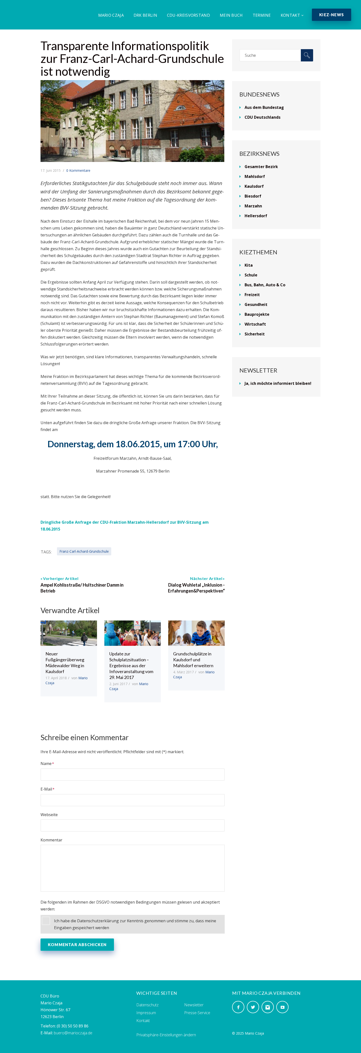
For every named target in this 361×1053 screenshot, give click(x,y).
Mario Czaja (111, 15)
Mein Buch (231, 15)
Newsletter (194, 1005)
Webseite (49, 814)
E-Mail (46, 789)
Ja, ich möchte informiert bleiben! (278, 383)
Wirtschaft (255, 324)
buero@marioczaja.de (73, 1033)
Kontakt (290, 15)
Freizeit (252, 294)
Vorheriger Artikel (60, 578)
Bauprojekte (257, 314)
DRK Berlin (145, 15)
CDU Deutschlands (262, 117)
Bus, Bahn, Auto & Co (265, 285)
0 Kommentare (78, 170)
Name (46, 763)
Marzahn (253, 206)
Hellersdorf (256, 215)
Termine (262, 15)
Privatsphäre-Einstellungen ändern (166, 1035)
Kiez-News (331, 14)
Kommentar (51, 840)
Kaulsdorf (254, 186)
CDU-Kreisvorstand (188, 15)
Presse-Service (197, 1012)
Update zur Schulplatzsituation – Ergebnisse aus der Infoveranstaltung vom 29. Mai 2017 (131, 665)
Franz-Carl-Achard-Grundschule (84, 551)
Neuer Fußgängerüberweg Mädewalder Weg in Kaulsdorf (64, 662)
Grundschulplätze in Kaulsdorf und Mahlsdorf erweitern (193, 659)
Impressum (146, 1012)
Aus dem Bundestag (264, 107)
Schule (251, 275)
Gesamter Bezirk (261, 166)
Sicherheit (255, 334)
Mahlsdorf (255, 176)
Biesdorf (253, 196)
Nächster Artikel (206, 578)
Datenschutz (147, 1005)
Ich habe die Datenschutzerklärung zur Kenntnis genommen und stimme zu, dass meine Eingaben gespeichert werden (135, 924)
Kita (249, 265)
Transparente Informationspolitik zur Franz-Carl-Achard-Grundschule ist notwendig (132, 58)
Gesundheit (256, 304)
